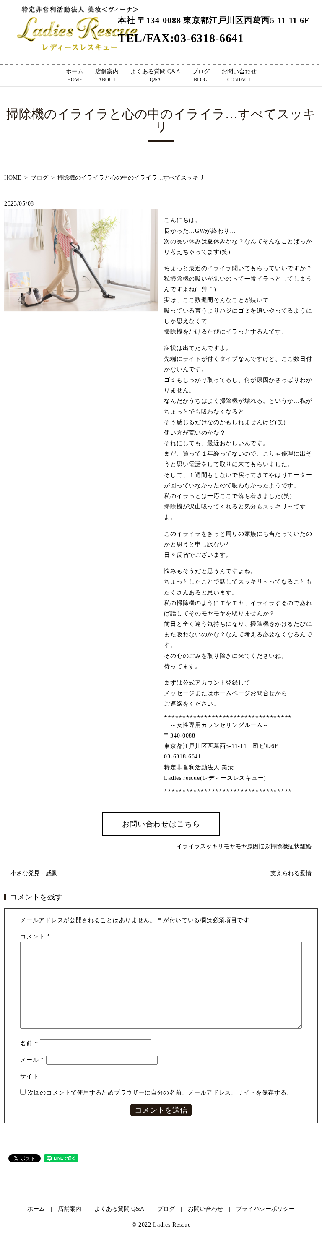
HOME (12, 178)
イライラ (188, 846)
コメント (35, 936)
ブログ (201, 75)
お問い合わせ (239, 75)
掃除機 (279, 846)
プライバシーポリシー (265, 1209)
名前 (29, 1043)
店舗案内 (107, 75)
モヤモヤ (235, 846)
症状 (294, 846)
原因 (253, 846)
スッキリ (211, 846)
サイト (29, 1076)
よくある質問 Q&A (155, 75)
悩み (264, 846)
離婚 (306, 846)
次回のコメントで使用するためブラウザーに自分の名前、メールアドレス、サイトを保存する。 (160, 1092)
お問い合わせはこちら (161, 824)
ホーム (74, 75)
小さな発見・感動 (33, 873)
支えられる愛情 (291, 873)
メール (32, 1060)
